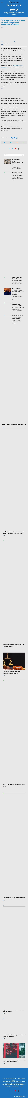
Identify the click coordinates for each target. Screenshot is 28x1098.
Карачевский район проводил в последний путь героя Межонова (14, 1035)
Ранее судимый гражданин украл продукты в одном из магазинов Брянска (17, 162)
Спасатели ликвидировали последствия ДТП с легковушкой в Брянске (18, 305)
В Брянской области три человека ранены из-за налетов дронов (14, 898)
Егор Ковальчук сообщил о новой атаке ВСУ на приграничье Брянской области (13, 532)
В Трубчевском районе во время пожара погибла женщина (17, 317)
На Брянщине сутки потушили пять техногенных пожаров (17, 174)
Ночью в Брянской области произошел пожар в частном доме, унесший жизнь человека (18, 291)
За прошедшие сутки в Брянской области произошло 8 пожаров (17, 279)
